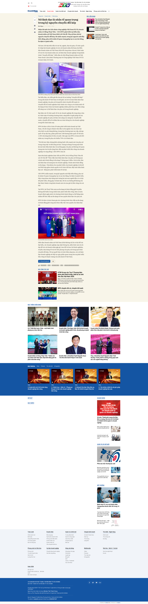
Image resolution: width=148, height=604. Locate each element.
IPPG (62, 265)
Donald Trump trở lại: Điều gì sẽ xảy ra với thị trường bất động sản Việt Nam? (102, 29)
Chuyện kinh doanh (73, 11)
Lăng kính (86, 540)
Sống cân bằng (69, 548)
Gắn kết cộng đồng (51, 553)
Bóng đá (67, 557)
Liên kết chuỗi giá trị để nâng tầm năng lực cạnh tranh (103, 437)
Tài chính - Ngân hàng (86, 11)
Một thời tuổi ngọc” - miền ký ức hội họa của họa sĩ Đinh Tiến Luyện (103, 522)
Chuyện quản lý (69, 540)
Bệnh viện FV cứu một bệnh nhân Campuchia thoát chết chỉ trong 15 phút (108, 506)
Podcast (43, 366)
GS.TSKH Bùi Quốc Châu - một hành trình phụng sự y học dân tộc (41, 329)
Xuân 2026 (31, 566)
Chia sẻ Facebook (45, 261)
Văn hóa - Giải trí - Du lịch (110, 548)
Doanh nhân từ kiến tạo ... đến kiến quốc (36, 572)
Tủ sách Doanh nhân (33, 553)
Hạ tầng (105, 538)
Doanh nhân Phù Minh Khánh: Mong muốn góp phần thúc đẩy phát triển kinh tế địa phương (105, 329)
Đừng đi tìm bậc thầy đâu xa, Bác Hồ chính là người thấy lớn (85, 388)
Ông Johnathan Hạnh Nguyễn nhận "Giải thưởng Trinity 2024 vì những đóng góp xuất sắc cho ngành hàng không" (102, 21)
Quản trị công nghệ (69, 536)
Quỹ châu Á (43, 265)
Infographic (57, 366)
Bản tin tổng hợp (32, 542)
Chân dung (55, 16)
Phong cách (30, 551)
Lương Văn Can (31, 557)
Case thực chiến (69, 538)
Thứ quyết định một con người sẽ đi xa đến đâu (103, 477)
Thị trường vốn (106, 536)
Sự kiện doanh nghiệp (53, 548)
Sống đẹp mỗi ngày (70, 551)
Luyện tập (67, 555)
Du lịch (104, 553)
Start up (86, 536)
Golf (66, 558)
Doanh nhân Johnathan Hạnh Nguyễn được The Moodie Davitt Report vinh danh (72, 356)
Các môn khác (68, 562)
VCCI (49, 265)
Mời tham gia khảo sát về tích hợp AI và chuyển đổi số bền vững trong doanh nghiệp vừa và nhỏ (103, 469)
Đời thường (100, 485)
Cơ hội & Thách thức (89, 535)
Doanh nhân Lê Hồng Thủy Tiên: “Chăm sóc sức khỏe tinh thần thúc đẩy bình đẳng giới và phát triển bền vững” (42, 357)
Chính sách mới (31, 535)
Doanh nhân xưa (50, 540)
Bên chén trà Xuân (32, 574)
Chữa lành (67, 553)
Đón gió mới (30, 569)
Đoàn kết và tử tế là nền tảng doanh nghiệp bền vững (37, 388)
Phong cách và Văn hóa (100, 11)
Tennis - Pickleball (69, 560)
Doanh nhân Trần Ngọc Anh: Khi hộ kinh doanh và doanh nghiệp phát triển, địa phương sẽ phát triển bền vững (74, 330)
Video (38, 366)
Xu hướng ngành (32, 540)
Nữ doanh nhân (55, 265)
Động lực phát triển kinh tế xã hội (71, 265)
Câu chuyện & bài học (52, 544)
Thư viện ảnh (49, 366)
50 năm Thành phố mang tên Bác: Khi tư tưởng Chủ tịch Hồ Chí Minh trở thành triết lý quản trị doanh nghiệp (107, 420)
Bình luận (30, 536)
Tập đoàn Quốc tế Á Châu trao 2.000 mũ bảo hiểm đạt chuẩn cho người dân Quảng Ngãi (103, 514)
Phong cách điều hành (52, 538)
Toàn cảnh (42, 11)
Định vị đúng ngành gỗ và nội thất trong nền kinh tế (103, 427)
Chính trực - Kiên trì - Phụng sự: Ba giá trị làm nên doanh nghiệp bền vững (62, 389)
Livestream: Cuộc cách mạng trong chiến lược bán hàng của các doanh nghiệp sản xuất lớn (102, 37)
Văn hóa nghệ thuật (107, 551)
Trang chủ (40, 16)
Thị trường (86, 538)
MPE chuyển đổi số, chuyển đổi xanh (70, 288)
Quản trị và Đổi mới (61, 11)
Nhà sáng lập (50, 535)
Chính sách (105, 535)
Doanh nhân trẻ (50, 542)
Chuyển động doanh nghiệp (53, 551)
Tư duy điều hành (69, 535)
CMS (107, 602)
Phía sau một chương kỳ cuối (106, 463)
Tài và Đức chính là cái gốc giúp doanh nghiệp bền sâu (109, 388)
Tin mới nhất (33, 6)
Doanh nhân (50, 11)
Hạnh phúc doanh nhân (52, 536)
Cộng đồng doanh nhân (33, 538)
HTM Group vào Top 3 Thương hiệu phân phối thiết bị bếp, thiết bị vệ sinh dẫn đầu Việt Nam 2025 (71, 274)
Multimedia (31, 366)
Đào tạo (67, 542)
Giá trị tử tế (30, 555)
